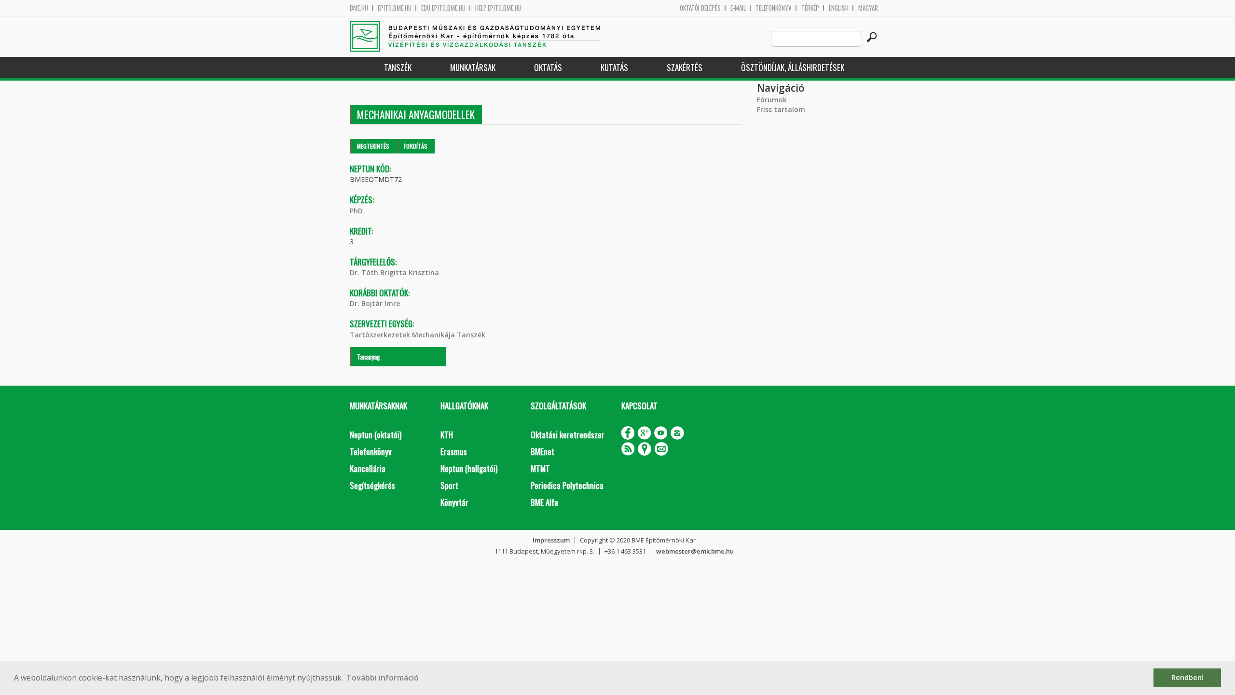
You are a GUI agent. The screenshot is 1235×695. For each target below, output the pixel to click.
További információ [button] (382, 677)
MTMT (540, 468)
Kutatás (614, 67)
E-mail (738, 8)
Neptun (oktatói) (375, 435)
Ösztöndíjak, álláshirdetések (792, 67)
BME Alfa (544, 502)
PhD (356, 210)
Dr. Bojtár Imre (375, 303)
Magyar (868, 8)
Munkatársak (472, 67)
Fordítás (415, 146)
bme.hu (359, 8)
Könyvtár (454, 502)
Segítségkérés (372, 485)
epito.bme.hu (395, 8)
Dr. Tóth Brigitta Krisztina (394, 272)
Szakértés (684, 67)
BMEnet (542, 451)
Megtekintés (373, 146)
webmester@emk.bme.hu (695, 551)
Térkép (810, 8)
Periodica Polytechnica (567, 485)
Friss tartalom (781, 109)
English (839, 8)
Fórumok (772, 99)
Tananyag (368, 356)
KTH (446, 435)
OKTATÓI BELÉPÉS (700, 8)
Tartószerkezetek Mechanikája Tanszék (417, 334)
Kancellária (367, 468)
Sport (449, 485)
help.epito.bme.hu (498, 8)
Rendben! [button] (1187, 677)
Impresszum (551, 540)
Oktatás (548, 67)
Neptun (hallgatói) (468, 468)
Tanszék (398, 67)
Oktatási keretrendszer (567, 435)
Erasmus (453, 451)
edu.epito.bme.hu (443, 8)
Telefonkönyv (773, 8)
